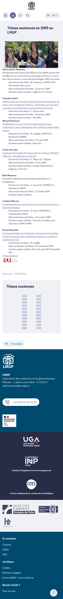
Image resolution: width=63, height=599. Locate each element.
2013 (38, 305)
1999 (38, 327)
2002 (24, 324)
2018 (24, 299)
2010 (24, 311)
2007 (38, 315)
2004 (24, 321)
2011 (38, 308)
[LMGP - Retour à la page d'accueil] (31, 5)
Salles (5, 549)
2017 (38, 299)
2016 (24, 302)
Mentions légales (11, 572)
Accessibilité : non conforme (18, 577)
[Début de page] (55, 593)
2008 (24, 315)
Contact (6, 544)
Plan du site (8, 591)
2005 (38, 318)
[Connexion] (5, 15)
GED (4, 554)
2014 (24, 305)
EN (20, 15)
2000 (24, 327)
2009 (38, 311)
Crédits (6, 567)
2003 (38, 321)
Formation (16, 343)
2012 (24, 308)
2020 (24, 295)
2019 (38, 295)
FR (12, 15)
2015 (38, 302)
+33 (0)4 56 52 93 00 (24, 402)
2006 (24, 318)
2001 (38, 324)
